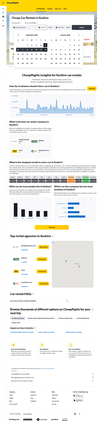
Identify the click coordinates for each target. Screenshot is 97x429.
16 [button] (32, 54)
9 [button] (31, 50)
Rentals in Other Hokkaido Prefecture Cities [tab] (41, 318)
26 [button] (45, 59)
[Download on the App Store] (78, 400)
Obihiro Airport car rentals (74, 332)
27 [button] (18, 63)
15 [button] (27, 54)
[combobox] (17, 23)
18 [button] (41, 54)
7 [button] (22, 50)
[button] (3, 3)
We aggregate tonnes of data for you (22, 377)
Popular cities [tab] (16, 322)
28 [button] (23, 63)
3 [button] (36, 45)
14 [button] (22, 54)
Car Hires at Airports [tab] (18, 318)
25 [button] (41, 59)
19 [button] (45, 54)
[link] (91, 89)
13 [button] (18, 54)
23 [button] (32, 59)
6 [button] (18, 50)
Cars (10, 66)
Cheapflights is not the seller (20, 374)
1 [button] (27, 45)
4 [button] (40, 45)
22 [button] (27, 59)
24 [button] (36, 59)
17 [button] (36, 54)
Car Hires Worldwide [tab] (83, 318)
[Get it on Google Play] (78, 395)
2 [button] (31, 45)
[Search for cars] (3, 17)
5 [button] (45, 45)
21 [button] (22, 59)
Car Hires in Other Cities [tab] (65, 318)
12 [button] (45, 50)
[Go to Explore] (3, 21)
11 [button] (40, 50)
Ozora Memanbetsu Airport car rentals (22, 332)
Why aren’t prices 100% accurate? (22, 381)
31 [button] (79, 63)
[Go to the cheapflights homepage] (14, 3)
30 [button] (32, 63)
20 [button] (18, 59)
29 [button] (27, 63)
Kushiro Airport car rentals (46, 332)
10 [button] (36, 50)
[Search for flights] (3, 9)
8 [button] (27, 50)
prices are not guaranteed (48, 368)
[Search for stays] (3, 13)
